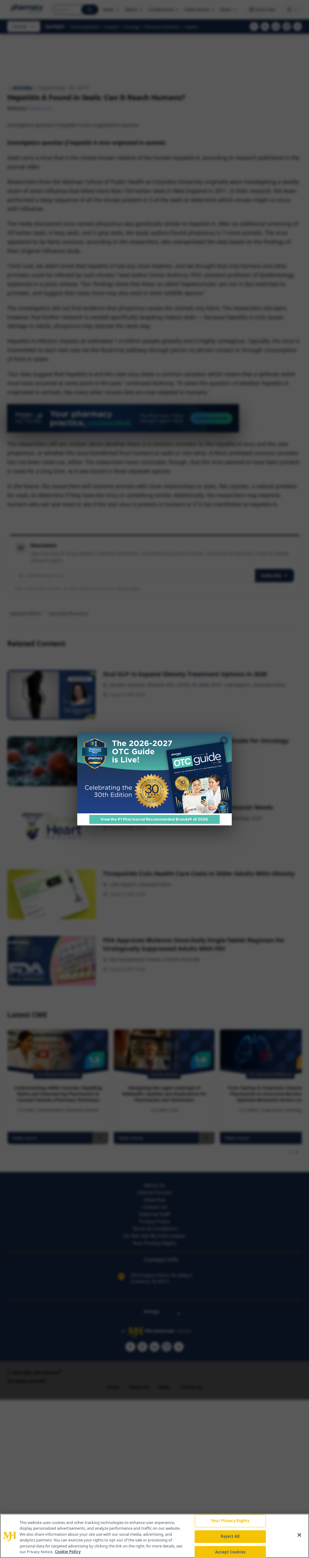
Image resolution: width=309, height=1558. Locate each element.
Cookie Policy (68, 1551)
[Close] (299, 1535)
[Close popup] (224, 740)
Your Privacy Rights (230, 1521)
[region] (154, 1536)
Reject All (230, 1536)
